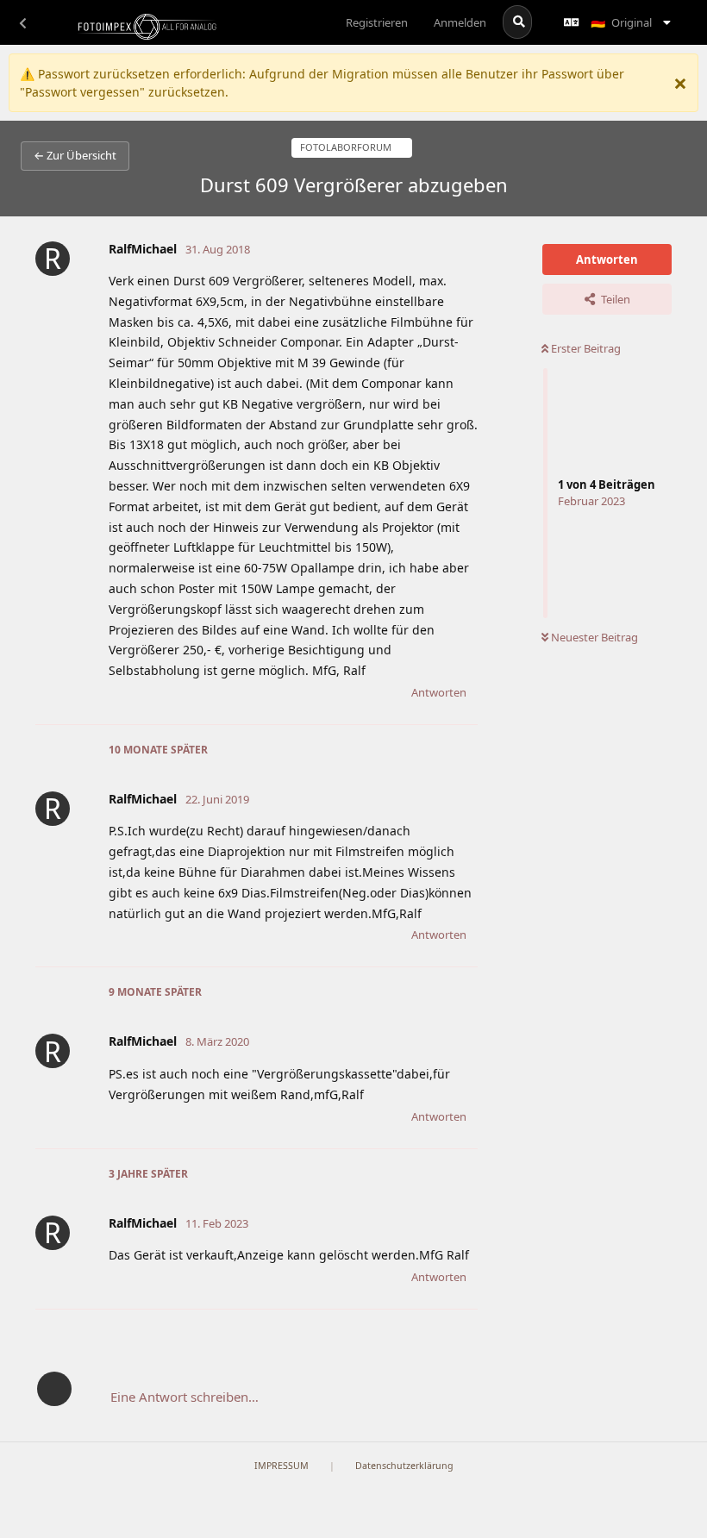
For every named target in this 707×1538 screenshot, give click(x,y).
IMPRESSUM (281, 1466)
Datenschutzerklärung (404, 1466)
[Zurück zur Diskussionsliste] (22, 22)
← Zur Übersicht (75, 155)
